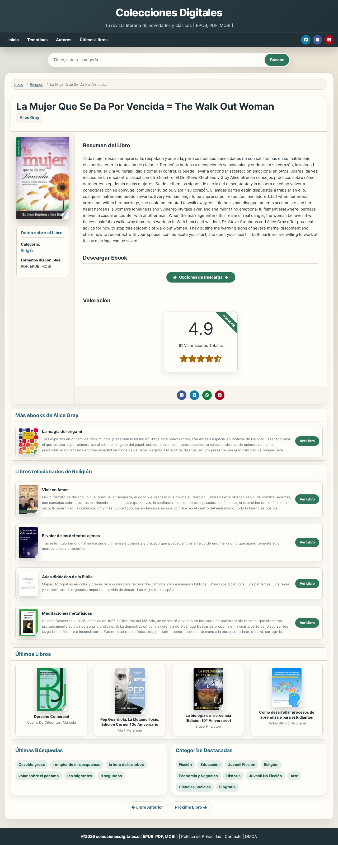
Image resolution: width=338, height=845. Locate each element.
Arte (294, 776)
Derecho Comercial (51, 716)
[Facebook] (317, 40)
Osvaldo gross (31, 764)
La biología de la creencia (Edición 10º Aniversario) (208, 718)
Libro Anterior (149, 807)
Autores (63, 39)
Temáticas (37, 39)
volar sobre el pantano (38, 776)
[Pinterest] (329, 40)
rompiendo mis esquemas (76, 764)
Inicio (13, 39)
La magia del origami (62, 431)
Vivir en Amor (55, 489)
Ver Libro (307, 441)
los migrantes (79, 776)
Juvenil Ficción (241, 764)
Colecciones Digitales (169, 12)
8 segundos (111, 776)
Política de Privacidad (201, 836)
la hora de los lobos (126, 764)
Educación (210, 764)
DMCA (251, 836)
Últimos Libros (93, 39)
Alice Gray (29, 117)
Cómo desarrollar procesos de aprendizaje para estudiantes (286, 714)
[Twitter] (306, 40)
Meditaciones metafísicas (67, 613)
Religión (36, 84)
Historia (233, 776)
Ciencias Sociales (195, 787)
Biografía (227, 787)
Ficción (185, 764)
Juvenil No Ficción (265, 776)
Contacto (233, 836)
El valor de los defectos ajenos (71, 535)
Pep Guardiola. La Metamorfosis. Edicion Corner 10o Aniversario (129, 722)
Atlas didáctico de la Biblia (67, 576)
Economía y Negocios (198, 776)
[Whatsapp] (207, 395)
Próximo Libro (188, 807)
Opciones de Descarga (201, 277)
